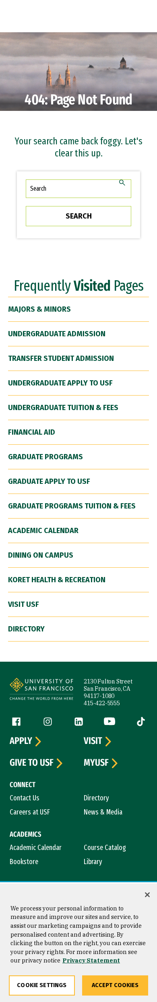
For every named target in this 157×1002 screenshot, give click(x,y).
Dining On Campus (40, 555)
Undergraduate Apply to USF (60, 383)
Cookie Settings (41, 985)
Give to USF (32, 763)
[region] (78, 942)
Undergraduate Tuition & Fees (63, 407)
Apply (21, 741)
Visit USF (23, 604)
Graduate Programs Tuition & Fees (72, 506)
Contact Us (24, 798)
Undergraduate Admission (56, 333)
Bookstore (24, 861)
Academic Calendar (43, 530)
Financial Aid (31, 432)
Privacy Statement (91, 960)
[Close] (147, 895)
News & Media (103, 812)
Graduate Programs (45, 456)
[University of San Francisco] (41, 690)
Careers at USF (30, 812)
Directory (26, 629)
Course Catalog (105, 847)
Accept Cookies (115, 985)
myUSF (96, 763)
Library (93, 861)
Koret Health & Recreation (56, 579)
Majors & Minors (39, 309)
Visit (93, 741)
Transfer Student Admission (61, 358)
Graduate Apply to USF (49, 481)
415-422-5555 (102, 703)
